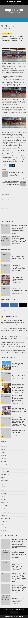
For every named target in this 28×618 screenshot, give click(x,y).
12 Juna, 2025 (10, 42)
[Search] (26, 20)
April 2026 (3, 458)
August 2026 (4, 446)
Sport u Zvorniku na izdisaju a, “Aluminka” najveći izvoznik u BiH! (19, 409)
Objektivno (14, 10)
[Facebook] (10, 165)
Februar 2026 (4, 465)
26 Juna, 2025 (15, 403)
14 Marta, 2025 (15, 282)
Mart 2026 (3, 462)
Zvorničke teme (8, 33)
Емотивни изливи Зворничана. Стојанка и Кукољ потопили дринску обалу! (19, 599)
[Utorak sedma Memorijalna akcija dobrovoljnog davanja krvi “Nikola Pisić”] (5, 269)
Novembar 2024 (5, 512)
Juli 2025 (3, 487)
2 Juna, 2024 (15, 413)
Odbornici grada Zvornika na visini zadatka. (17, 279)
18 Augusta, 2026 (15, 244)
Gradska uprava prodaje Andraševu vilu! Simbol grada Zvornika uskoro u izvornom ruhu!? (18, 399)
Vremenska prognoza (9, 609)
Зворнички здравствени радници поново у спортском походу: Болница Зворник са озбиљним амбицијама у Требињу (19, 229)
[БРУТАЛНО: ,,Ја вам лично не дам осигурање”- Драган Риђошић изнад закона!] (5, 566)
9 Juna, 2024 (15, 392)
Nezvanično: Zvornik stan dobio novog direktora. (18, 432)
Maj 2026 (3, 455)
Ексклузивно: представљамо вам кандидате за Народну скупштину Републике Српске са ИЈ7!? (19, 240)
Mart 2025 (3, 499)
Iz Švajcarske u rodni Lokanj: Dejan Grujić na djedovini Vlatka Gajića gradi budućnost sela (19, 588)
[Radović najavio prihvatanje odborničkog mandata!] (5, 291)
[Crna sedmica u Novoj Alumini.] (6, 376)
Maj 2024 (3, 531)
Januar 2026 (4, 468)
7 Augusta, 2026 (15, 592)
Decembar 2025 (5, 471)
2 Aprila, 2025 (15, 378)
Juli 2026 (3, 449)
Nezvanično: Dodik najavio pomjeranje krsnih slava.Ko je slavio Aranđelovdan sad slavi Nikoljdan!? (18, 387)
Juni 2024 (3, 528)
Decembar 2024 (5, 509)
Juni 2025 (3, 490)
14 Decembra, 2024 (15, 272)
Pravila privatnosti (19, 609)
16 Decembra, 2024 (15, 293)
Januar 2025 (4, 506)
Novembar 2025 (5, 474)
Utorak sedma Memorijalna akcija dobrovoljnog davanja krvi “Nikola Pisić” (18, 268)
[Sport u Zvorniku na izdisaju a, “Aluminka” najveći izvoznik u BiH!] (6, 410)
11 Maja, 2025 (14, 259)
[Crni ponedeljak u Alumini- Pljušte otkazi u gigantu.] (6, 365)
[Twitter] (13, 165)
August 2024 (4, 521)
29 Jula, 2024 (15, 368)
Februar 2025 (4, 502)
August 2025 (4, 484)
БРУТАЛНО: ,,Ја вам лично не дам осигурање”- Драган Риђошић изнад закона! (19, 565)
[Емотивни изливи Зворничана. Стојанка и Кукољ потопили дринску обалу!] (5, 600)
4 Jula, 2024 (15, 435)
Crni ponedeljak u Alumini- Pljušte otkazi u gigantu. (19, 364)
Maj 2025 (3, 493)
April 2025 (3, 496)
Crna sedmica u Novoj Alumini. (18, 376)
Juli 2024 (3, 524)
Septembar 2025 (5, 480)
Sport (3, 33)
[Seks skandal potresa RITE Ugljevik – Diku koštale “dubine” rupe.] (5, 257)
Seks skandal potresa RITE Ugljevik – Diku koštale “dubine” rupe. (18, 256)
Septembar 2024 (5, 518)
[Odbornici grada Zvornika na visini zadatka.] (5, 280)
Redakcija (5, 42)
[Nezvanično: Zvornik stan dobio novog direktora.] (6, 433)
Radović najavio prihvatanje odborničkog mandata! (19, 290)
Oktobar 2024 (4, 515)
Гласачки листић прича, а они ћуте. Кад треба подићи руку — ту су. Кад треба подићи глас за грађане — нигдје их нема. (13, 344)
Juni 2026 (3, 452)
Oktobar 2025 (4, 477)
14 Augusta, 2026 (15, 569)
